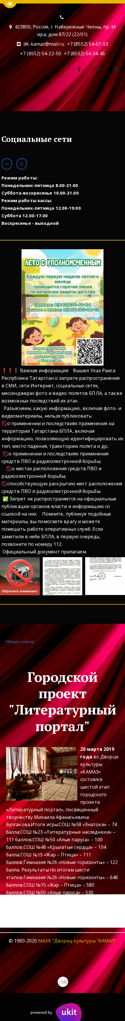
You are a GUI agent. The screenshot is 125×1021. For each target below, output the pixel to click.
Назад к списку (20, 641)
